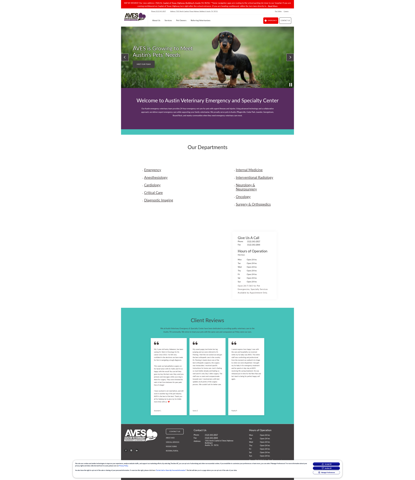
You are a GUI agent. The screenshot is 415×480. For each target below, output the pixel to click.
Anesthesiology (156, 177)
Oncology (243, 197)
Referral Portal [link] (172, 451)
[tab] (242, 255)
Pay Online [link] (278, 11)
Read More (273, 6)
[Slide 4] (222, 84)
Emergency (152, 170)
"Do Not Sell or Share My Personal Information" (171, 470)
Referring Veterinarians (200, 21)
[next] (290, 57)
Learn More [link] (272, 61)
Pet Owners (181, 21)
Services (168, 21)
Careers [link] (286, 11)
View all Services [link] (172, 442)
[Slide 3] (212, 84)
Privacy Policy (123, 466)
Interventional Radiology (254, 177)
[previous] (125, 57)
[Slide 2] (203, 84)
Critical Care (153, 193)
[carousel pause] (290, 84)
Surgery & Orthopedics (253, 204)
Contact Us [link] (285, 20)
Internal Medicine (249, 170)
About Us (156, 21)
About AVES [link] (170, 438)
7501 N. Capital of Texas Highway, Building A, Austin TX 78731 (182, 3)
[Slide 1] (193, 84)
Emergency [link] (272, 20)
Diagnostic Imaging (158, 200)
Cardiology (152, 185)
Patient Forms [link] (171, 446)
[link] (135, 17)
